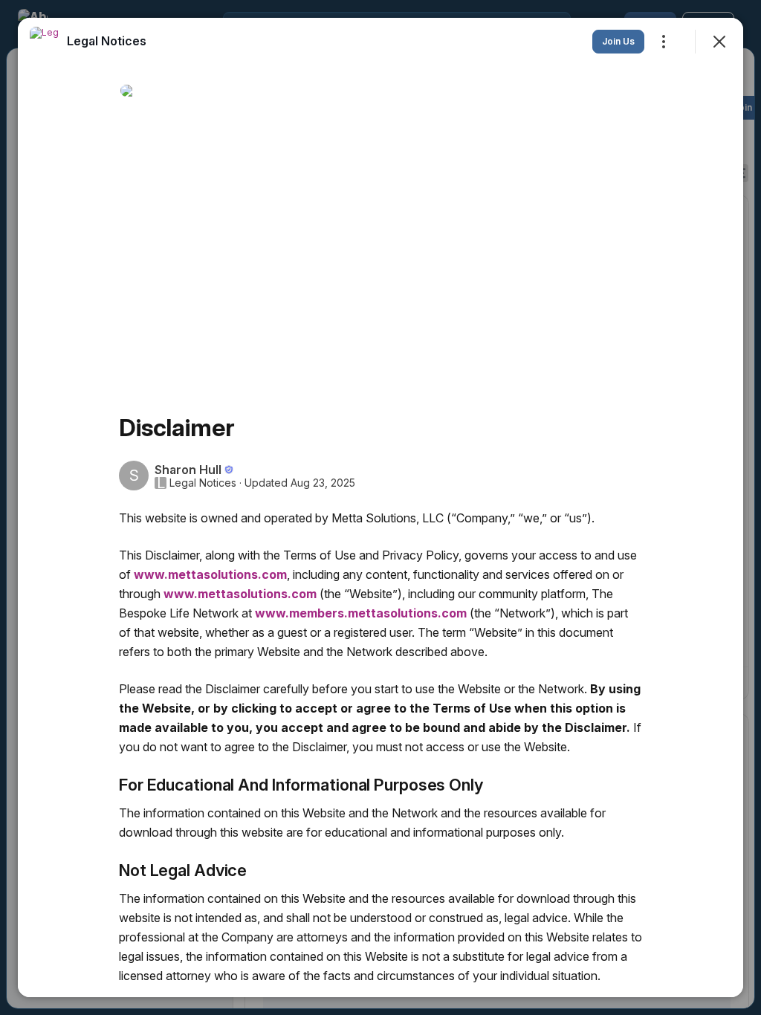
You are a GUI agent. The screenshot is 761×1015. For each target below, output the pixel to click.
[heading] (106, 41)
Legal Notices (202, 483)
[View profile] (44, 41)
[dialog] (380, 507)
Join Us (618, 41)
